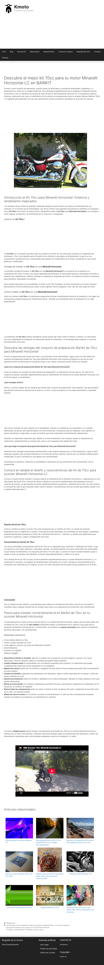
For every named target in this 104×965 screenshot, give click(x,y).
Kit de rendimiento (22, 925)
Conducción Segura (65, 52)
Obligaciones (10, 923)
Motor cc (53, 925)
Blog (11, 52)
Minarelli (46, 925)
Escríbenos (64, 944)
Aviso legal (44, 945)
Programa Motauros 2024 (50, 907)
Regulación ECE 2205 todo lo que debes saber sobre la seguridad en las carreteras (80, 909)
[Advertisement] (52, 32)
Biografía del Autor (83, 52)
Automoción (21, 52)
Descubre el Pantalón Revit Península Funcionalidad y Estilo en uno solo (80, 841)
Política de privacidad (48, 949)
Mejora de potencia (35, 925)
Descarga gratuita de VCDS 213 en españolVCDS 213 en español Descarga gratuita (48, 842)
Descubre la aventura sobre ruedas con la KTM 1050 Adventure (27, 927)
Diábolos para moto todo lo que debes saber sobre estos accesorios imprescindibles (49, 876)
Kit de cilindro (10, 925)
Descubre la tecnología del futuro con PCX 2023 (19, 875)
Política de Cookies (47, 953)
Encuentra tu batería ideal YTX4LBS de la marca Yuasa (24, 929)
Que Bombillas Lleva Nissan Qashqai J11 (19, 841)
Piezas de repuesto (63, 925)
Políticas (5, 58)
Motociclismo (35, 52)
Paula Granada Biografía (10, 944)
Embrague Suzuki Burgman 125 (80, 874)
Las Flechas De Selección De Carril (19, 907)
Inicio (4, 52)
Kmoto (21, 7)
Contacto (97, 52)
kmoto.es (63, 956)
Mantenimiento (49, 52)
